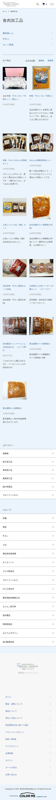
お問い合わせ (11, 774)
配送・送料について (14, 703)
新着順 (50, 60)
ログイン (9, 760)
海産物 (5, 453)
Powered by (13, 796)
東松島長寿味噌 (9, 553)
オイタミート (8, 562)
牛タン (5, 535)
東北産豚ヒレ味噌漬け (12, 408)
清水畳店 (6, 615)
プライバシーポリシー (14, 732)
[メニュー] (52, 4)
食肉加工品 (14, 11)
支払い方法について (14, 717)
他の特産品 (7, 486)
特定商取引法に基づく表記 (16, 725)
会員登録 (9, 753)
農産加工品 (7, 478)
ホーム (5, 11)
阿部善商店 (7, 624)
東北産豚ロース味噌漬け (39, 343)
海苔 (5, 527)
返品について (11, 711)
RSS (7, 739)
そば (5, 544)
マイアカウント (12, 746)
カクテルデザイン (10, 633)
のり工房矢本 (8, 588)
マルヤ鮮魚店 (8, 571)
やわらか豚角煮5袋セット (40, 160)
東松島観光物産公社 (11, 597)
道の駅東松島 (8, 641)
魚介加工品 (7, 461)
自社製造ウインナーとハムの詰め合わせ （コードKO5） (14, 346)
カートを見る (11, 767)
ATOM (13, 739)
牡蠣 (5, 518)
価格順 (41, 60)
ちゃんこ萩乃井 (9, 606)
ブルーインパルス (10, 494)
